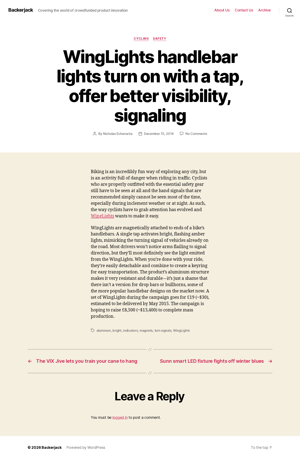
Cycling (141, 38)
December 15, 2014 (159, 134)
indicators (130, 330)
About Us (222, 10)
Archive (264, 10)
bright (116, 330)
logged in (120, 417)
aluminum (104, 330)
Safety (159, 38)
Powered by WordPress (85, 447)
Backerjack (20, 10)
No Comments (196, 134)
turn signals (162, 330)
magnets (146, 330)
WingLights (102, 216)
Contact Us (244, 10)
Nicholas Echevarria (117, 134)
